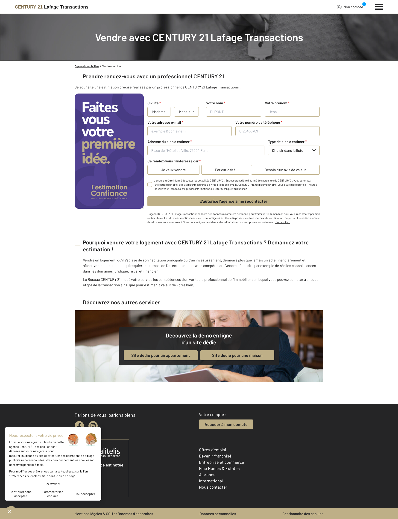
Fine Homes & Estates (219, 468)
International (211, 480)
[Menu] (379, 6)
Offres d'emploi (212, 449)
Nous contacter (213, 487)
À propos (207, 474)
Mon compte (353, 7)
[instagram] (93, 425)
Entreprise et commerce (221, 462)
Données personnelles (217, 513)
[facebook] (79, 425)
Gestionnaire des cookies (302, 513)
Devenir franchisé (215, 455)
